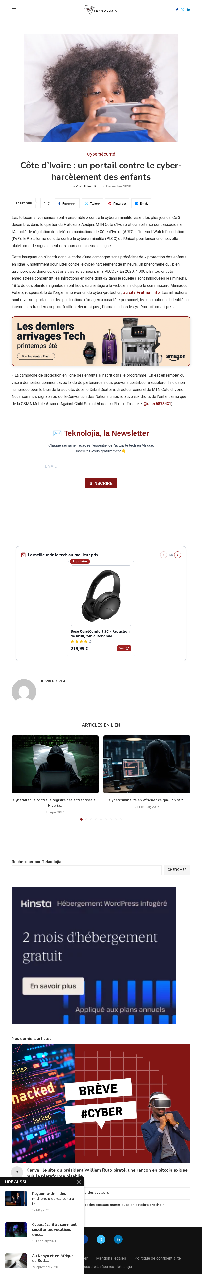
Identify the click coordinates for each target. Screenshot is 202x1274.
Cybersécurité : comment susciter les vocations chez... (54, 1229)
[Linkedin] (188, 10)
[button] (18, 778)
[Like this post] (48, 203)
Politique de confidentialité (158, 1258)
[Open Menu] (14, 10)
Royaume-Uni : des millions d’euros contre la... (53, 1198)
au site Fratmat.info (141, 292)
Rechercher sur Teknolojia (36, 861)
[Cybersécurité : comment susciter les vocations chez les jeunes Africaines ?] (16, 1229)
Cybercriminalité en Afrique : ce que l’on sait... (147, 800)
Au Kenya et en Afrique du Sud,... (53, 1258)
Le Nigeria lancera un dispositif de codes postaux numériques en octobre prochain (95, 1204)
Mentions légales (111, 1258)
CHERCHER (177, 869)
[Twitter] (183, 10)
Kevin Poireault (86, 186)
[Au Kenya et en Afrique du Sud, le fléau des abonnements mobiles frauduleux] (16, 1260)
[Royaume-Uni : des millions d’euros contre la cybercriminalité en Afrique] (16, 1198)
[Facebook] (177, 10)
